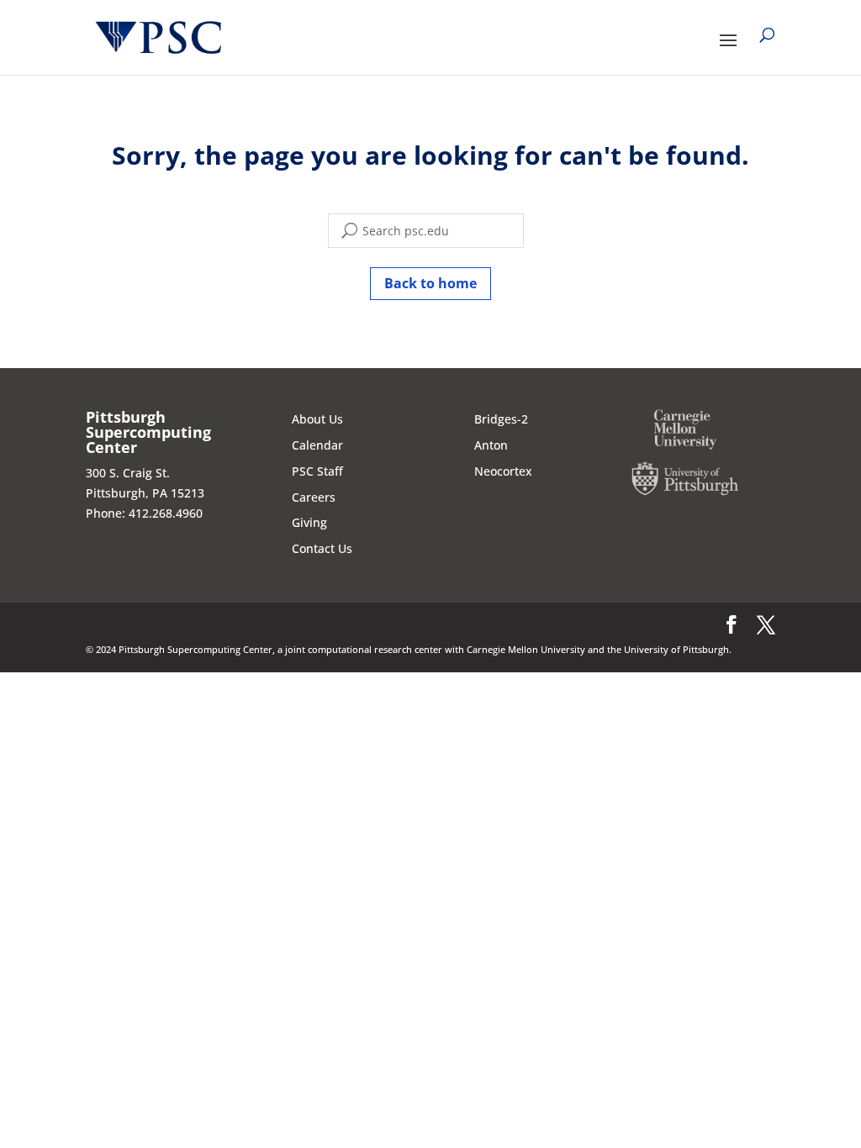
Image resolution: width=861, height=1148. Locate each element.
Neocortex (503, 471)
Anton (491, 445)
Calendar (317, 445)
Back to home (430, 283)
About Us (317, 419)
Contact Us (322, 548)
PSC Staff (317, 471)
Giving (309, 522)
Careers (313, 497)
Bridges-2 (501, 419)
